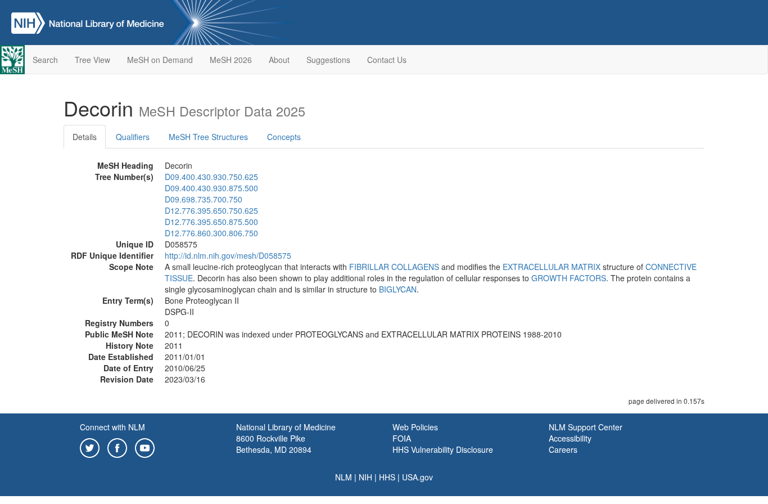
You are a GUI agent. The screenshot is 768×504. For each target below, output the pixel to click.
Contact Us (386, 59)
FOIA (401, 438)
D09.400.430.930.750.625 (211, 176)
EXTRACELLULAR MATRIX (551, 266)
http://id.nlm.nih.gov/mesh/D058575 (228, 255)
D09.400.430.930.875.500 (211, 188)
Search (45, 59)
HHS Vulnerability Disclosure (442, 449)
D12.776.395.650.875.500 (211, 221)
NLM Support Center (585, 427)
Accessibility (570, 438)
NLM (343, 477)
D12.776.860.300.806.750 (211, 232)
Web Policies (415, 427)
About (279, 59)
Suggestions (328, 59)
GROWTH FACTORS (568, 278)
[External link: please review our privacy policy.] (90, 446)
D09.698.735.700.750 (203, 199)
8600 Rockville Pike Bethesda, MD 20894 (273, 444)
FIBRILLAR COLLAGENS (394, 266)
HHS (387, 477)
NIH (365, 477)
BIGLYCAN (398, 289)
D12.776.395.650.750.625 (211, 210)
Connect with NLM (112, 427)
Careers (563, 449)
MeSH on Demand (160, 59)
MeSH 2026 (231, 59)
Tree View (92, 59)
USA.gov (417, 477)
